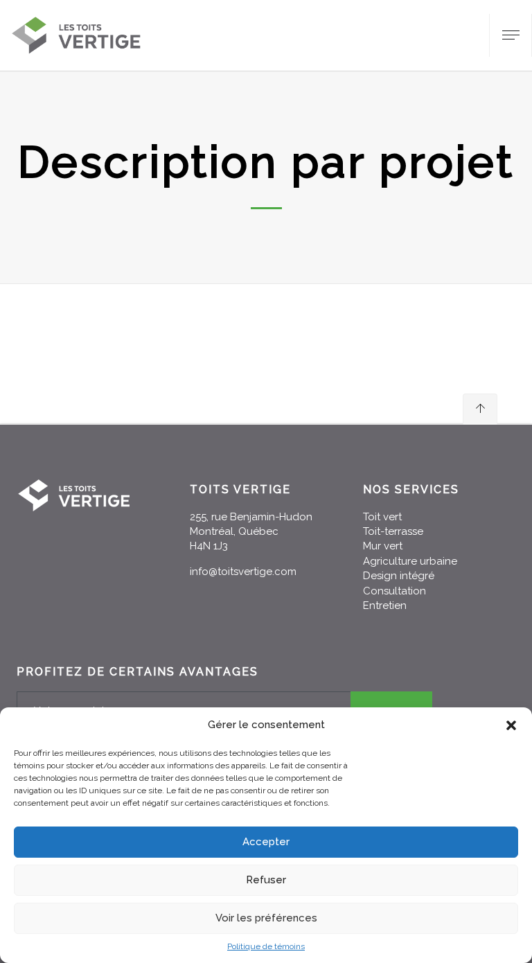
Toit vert (382, 517)
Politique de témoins (266, 946)
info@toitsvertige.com (243, 571)
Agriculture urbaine (410, 561)
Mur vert (382, 546)
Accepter (266, 842)
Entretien (385, 605)
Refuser (266, 880)
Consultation (394, 591)
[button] (511, 725)
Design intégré (398, 575)
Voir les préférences (266, 918)
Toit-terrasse (393, 531)
